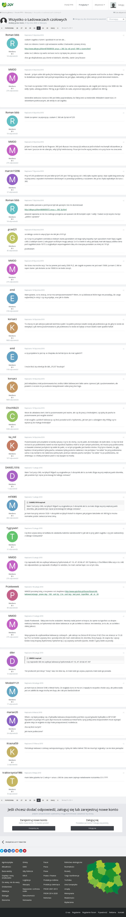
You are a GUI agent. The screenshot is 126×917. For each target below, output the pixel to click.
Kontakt (121, 912)
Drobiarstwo (7, 887)
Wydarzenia (69, 902)
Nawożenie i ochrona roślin (31, 890)
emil (12, 290)
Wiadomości (69, 898)
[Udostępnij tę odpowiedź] (123, 35)
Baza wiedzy (7, 871)
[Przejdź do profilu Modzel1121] (12, 691)
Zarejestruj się (34, 828)
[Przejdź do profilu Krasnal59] (12, 751)
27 (21, 28)
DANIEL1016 (12, 467)
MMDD (12, 69)
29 (30, 28)
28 (25, 28)
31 (38, 28)
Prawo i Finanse (49, 876)
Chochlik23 (12, 407)
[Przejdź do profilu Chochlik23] (12, 416)
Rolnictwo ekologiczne (73, 862)
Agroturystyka (7, 862)
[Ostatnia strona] (58, 28)
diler (12, 652)
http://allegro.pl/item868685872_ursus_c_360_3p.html (46, 209)
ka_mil (12, 437)
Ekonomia (6, 900)
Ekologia (5, 896)
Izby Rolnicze (28, 871)
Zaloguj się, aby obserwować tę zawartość (90, 19)
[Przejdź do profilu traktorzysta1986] (12, 781)
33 (47, 28)
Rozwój (67, 871)
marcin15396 (12, 171)
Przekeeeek (12, 586)
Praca (45, 867)
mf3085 (12, 496)
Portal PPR (68, 5)
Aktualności (6, 867)
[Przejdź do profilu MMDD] (12, 78)
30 (34, 28)
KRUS (25, 876)
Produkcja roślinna (50, 880)
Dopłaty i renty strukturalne (8, 877)
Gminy (25, 862)
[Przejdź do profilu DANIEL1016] (12, 476)
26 (17, 28)
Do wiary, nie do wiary (11, 882)
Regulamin (76, 912)
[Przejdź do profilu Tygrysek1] (12, 536)
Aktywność (99, 5)
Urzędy (67, 889)
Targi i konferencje (71, 876)
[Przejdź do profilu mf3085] (12, 505)
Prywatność (102, 912)
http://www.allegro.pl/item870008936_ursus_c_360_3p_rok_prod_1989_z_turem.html (58, 48)
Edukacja (5, 891)
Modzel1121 (12, 683)
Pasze (45, 862)
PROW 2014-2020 (50, 893)
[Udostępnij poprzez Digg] (9, 850)
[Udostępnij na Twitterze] (1, 850)
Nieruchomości (29, 896)
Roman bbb (12, 35)
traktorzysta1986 (12, 772)
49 (123, 19)
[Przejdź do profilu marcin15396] (12, 179)
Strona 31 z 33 (67, 28)
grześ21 (12, 229)
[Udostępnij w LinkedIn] (21, 850)
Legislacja (27, 880)
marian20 (12, 712)
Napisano (34, 35)
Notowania (27, 900)
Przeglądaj (83, 5)
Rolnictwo (47, 898)
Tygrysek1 (12, 528)
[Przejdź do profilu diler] (12, 661)
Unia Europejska (70, 884)
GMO (25, 867)
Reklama (112, 912)
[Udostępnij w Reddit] (17, 850)
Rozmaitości (69, 867)
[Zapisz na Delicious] (13, 850)
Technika (67, 880)
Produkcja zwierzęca (51, 884)
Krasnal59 (12, 743)
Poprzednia (9, 28)
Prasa (45, 871)
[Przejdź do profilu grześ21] (12, 238)
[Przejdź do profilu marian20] (12, 720)
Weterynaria (69, 893)
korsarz (12, 319)
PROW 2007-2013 (50, 889)
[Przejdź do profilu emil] (12, 298)
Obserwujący (113, 19)
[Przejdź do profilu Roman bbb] (12, 43)
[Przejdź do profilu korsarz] (12, 327)
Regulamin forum (89, 912)
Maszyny (43, 23)
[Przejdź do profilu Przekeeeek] (12, 595)
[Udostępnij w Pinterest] (24, 850)
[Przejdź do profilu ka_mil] (12, 445)
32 (43, 28)
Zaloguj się (92, 828)
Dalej (53, 28)
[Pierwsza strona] (1, 28)
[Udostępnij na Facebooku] (5, 850)
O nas (68, 912)
